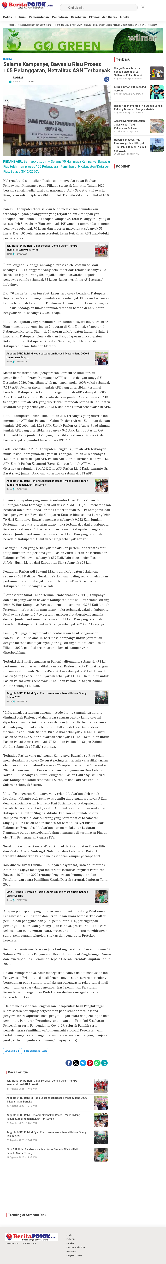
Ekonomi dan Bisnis (103, 17)
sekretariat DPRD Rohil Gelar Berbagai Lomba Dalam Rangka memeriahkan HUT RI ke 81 (41, 248)
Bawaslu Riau (12, 1051)
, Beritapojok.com (25, 161)
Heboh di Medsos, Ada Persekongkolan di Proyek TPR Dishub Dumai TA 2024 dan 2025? (130, 145)
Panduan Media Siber (75, 1247)
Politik (7, 17)
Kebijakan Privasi (74, 1255)
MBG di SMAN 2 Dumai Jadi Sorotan (130, 89)
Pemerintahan (39, 17)
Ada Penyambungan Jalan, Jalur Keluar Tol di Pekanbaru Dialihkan (129, 124)
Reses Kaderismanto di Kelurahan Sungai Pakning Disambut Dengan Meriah (138, 107)
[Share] (106, 79)
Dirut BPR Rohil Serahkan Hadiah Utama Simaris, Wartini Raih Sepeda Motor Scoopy (47, 894)
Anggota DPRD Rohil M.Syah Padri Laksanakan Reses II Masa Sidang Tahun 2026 (46, 695)
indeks (69, 1235)
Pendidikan (60, 17)
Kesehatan (78, 17)
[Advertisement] (57, 1187)
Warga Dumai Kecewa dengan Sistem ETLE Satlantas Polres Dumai (128, 72)
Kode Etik (70, 1239)
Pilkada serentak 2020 (35, 1051)
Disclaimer (71, 1251)
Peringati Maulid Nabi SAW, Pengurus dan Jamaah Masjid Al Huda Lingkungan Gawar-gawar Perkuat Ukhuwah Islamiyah (86, 25)
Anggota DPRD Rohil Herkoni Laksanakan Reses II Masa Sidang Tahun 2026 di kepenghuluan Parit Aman (47, 483)
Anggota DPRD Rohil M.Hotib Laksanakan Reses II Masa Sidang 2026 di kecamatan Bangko (47, 355)
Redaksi (18, 78)
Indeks (124, 17)
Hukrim (20, 17)
